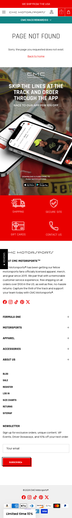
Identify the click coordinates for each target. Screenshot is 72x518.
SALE (5, 380)
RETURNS (7, 406)
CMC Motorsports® (40, 490)
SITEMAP (7, 413)
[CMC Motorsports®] (27, 12)
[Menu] (4, 12)
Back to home (36, 56)
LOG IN (6, 393)
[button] (36, 19)
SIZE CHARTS (9, 400)
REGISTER (8, 387)
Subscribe (15, 462)
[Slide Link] (36, 131)
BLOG (5, 374)
